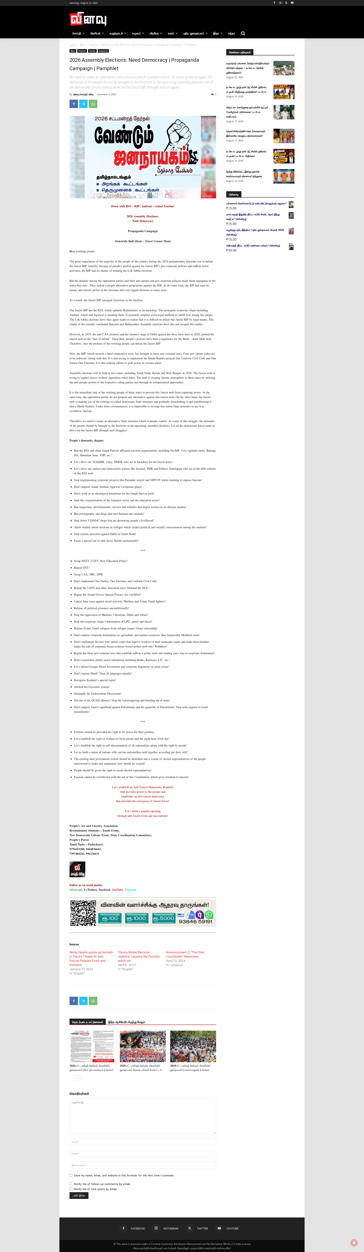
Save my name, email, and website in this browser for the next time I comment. (124, 1175)
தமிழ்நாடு (103, 50)
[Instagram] (280, 3)
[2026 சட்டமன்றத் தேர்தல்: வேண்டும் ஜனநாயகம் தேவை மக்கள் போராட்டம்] (143, 1046)
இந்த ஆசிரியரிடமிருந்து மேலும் (126, 1022)
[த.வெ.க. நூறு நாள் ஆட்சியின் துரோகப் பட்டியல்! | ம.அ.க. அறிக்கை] (283, 156)
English (93, 45)
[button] (243, 33)
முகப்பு (73, 45)
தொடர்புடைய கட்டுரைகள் (87, 1022)
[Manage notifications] (354, 1242)
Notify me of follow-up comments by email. (102, 1184)
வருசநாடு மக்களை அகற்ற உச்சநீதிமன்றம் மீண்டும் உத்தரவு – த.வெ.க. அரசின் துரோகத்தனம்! (247, 68)
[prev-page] (72, 1078)
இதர (82, 45)
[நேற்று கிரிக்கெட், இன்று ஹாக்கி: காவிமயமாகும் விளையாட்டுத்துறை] (283, 176)
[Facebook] (274, 3)
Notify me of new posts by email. (95, 1189)
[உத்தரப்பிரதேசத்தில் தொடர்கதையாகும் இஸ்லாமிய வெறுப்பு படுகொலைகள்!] (283, 136)
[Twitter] (286, 3)
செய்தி (92, 50)
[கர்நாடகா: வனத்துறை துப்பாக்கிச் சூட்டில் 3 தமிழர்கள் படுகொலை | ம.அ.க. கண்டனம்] (283, 112)
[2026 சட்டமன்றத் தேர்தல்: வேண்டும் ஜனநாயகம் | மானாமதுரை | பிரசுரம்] (193, 1046)
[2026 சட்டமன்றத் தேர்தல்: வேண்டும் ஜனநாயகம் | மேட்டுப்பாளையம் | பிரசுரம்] (92, 1046)
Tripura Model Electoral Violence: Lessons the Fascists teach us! (139, 956)
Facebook (104, 890)
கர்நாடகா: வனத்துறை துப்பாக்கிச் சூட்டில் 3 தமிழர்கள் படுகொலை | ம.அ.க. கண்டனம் (247, 112)
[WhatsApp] (93, 104)
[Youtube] (292, 3)
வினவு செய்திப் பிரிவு (83, 94)
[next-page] (79, 1078)
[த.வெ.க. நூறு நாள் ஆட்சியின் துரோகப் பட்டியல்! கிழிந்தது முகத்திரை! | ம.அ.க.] (283, 92)
